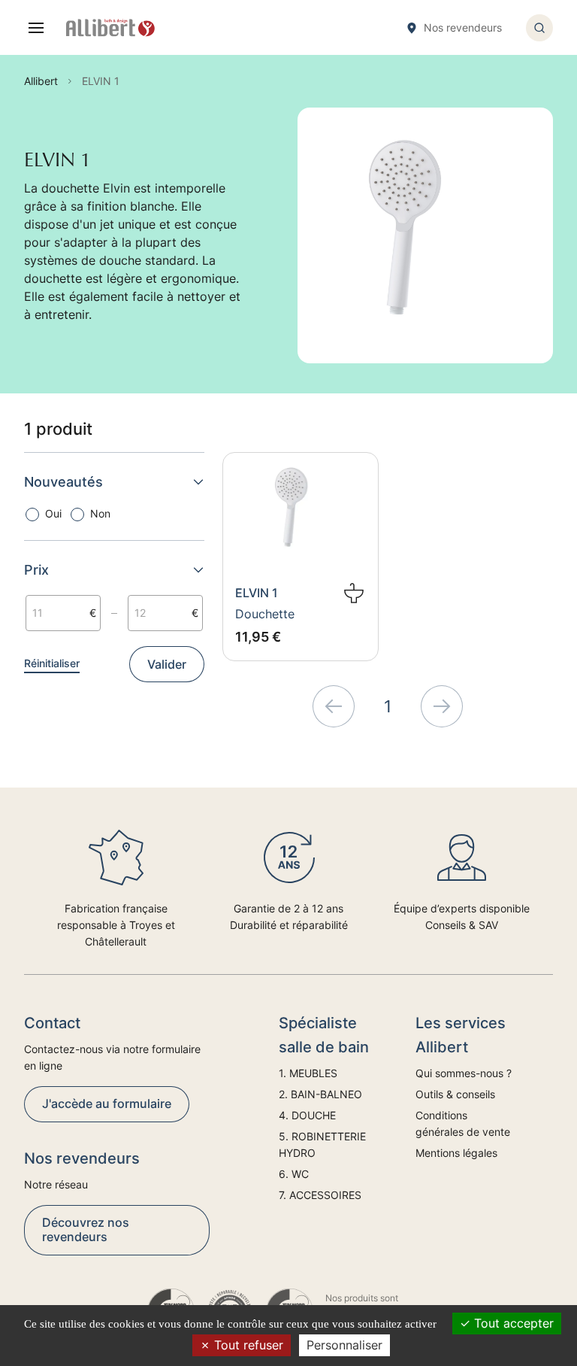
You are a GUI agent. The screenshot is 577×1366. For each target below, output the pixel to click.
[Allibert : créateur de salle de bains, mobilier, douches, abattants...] (110, 28)
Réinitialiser (52, 663)
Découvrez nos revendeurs (85, 1229)
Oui (53, 513)
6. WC (294, 1173)
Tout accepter (512, 1323)
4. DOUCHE (307, 1115)
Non (100, 513)
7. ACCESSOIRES (320, 1194)
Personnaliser (344, 1344)
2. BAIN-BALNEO (320, 1094)
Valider (166, 664)
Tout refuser (246, 1344)
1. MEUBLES (308, 1073)
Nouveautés (63, 482)
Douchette (265, 613)
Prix (36, 570)
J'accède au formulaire (106, 1103)
